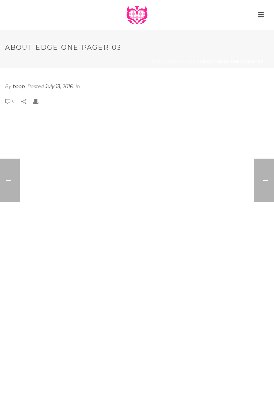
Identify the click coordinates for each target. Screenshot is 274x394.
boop (19, 86)
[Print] (39, 101)
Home (156, 61)
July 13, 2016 (59, 86)
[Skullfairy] (137, 15)
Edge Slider (181, 61)
